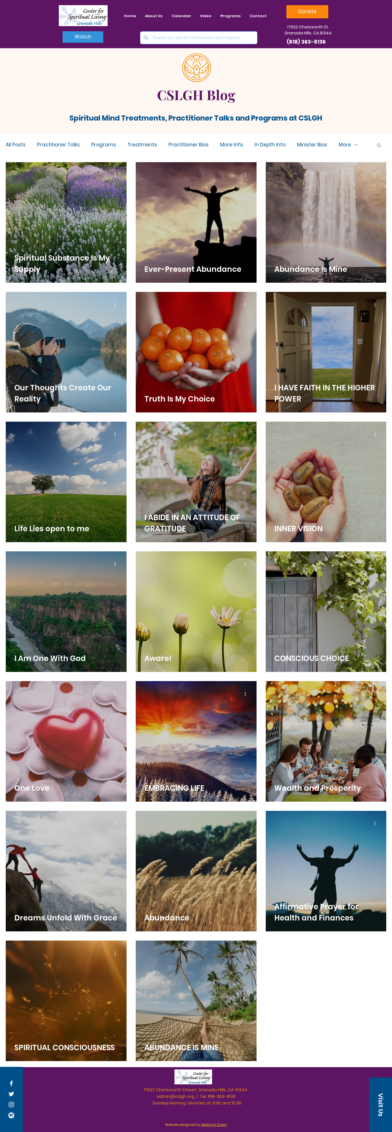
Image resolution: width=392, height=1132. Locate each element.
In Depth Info (270, 145)
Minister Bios (312, 145)
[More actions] (117, 174)
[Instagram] (11, 1104)
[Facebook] (11, 1083)
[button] (379, 146)
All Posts (16, 145)
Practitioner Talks (58, 145)
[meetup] (11, 1115)
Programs (103, 145)
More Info (231, 145)
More (345, 145)
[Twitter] (11, 1094)
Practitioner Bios (188, 145)
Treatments (142, 145)
